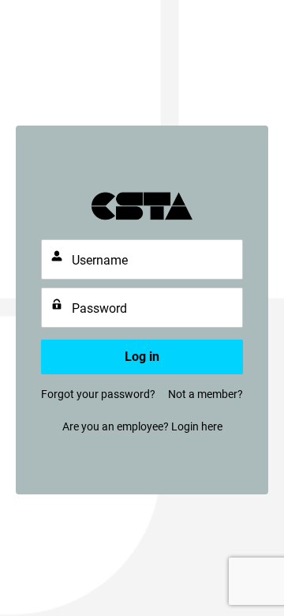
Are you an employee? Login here (142, 426)
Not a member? (205, 394)
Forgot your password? (98, 394)
